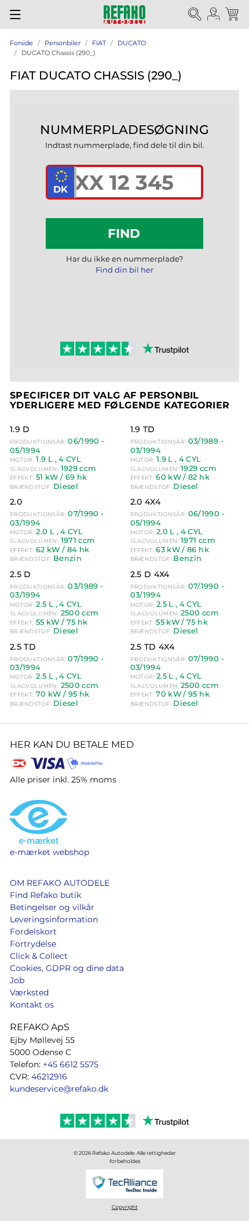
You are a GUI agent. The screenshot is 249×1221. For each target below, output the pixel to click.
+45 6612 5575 (70, 1064)
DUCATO (132, 43)
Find (124, 233)
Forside (21, 43)
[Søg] (195, 15)
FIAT (99, 43)
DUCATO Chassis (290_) (58, 53)
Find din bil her (124, 269)
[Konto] (214, 15)
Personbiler (62, 43)
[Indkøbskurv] (232, 15)
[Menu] (15, 14)
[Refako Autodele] (124, 14)
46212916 (49, 1076)
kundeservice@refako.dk (59, 1089)
